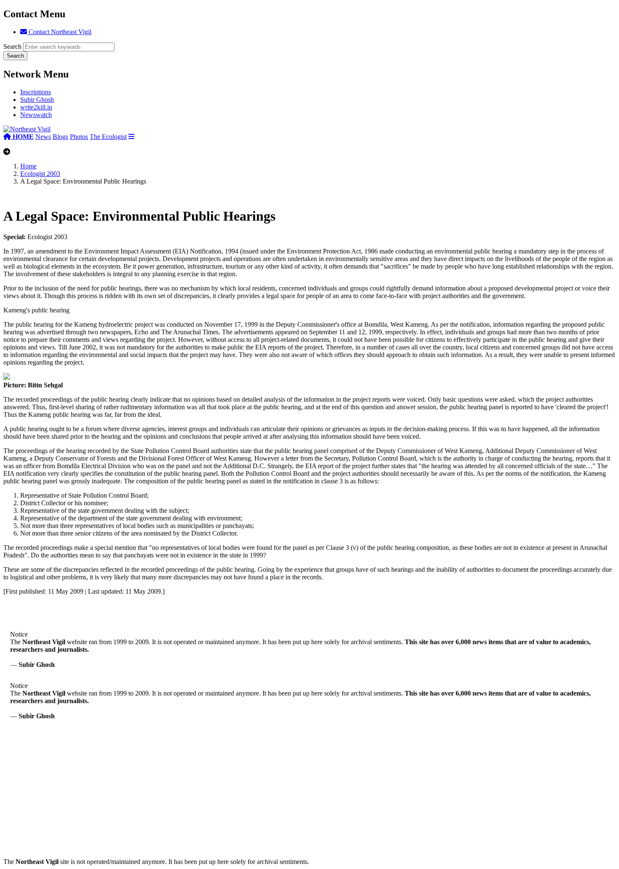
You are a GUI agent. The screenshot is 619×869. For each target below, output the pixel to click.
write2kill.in (36, 107)
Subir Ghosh (37, 99)
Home (28, 166)
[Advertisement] (256, 799)
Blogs (60, 136)
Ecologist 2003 (40, 173)
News (43, 136)
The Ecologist (108, 136)
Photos (79, 136)
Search (12, 46)
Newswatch (36, 114)
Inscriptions (35, 92)
